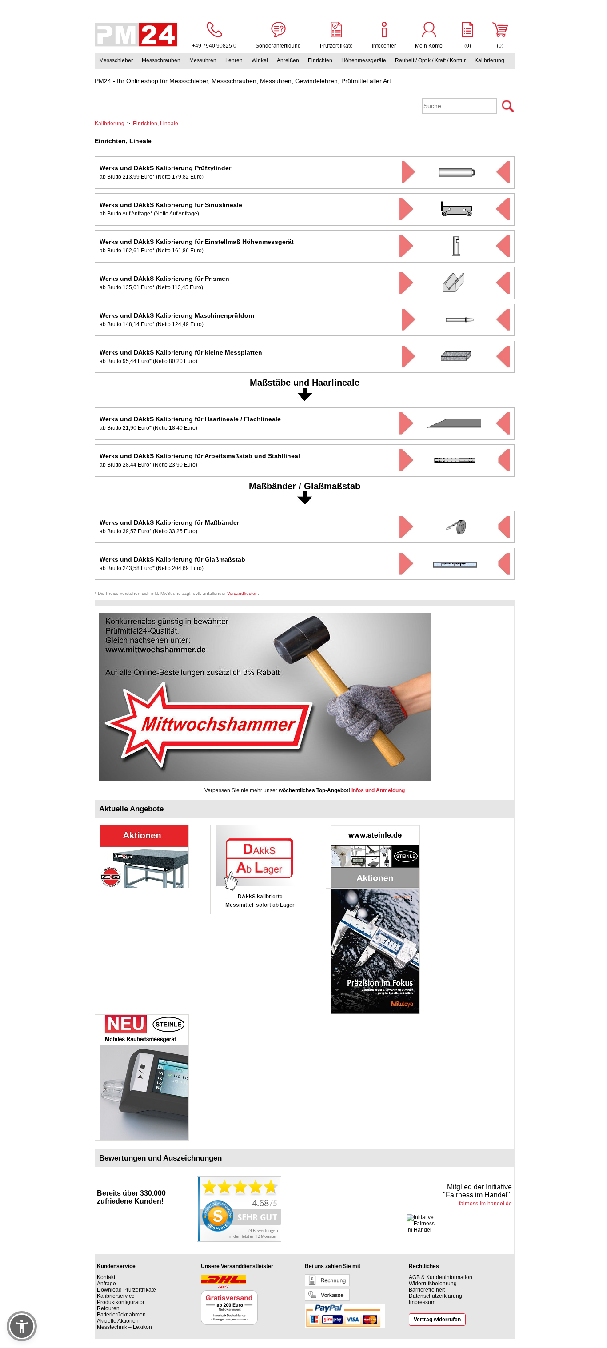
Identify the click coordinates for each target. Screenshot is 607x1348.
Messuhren (202, 60)
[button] (22, 1326)
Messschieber (116, 60)
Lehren (234, 60)
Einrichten (320, 60)
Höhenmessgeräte (363, 60)
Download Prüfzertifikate (126, 1290)
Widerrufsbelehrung (433, 1283)
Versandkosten (242, 593)
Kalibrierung (489, 60)
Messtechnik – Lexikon (124, 1327)
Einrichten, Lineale (155, 123)
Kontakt (106, 1277)
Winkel (260, 60)
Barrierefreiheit (427, 1290)
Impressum (422, 1302)
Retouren (108, 1308)
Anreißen (288, 60)
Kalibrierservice (116, 1296)
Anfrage (106, 1283)
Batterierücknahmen (121, 1315)
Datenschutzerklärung (435, 1296)
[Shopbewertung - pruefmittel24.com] (239, 1240)
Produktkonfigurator (120, 1302)
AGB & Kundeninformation (440, 1277)
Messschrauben (161, 60)
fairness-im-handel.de (485, 1203)
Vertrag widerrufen (437, 1319)
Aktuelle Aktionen (118, 1321)
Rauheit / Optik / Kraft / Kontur (430, 60)
